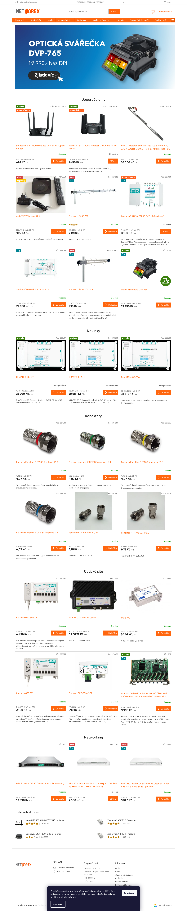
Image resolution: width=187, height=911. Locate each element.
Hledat (114, 11)
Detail (113, 161)
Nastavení (58, 904)
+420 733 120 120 (64, 871)
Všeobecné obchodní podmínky (90, 2)
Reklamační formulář (123, 885)
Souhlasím (129, 893)
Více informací (70, 897)
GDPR (117, 872)
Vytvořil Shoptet (165, 905)
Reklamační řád (121, 881)
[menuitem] (20, 20)
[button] (27, 57)
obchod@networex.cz (66, 867)
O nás (117, 868)
